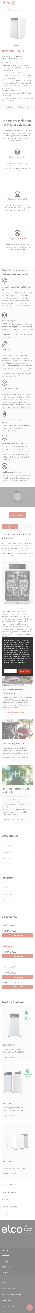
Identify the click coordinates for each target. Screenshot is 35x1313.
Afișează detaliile (19, 662)
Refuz (10, 671)
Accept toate (25, 671)
